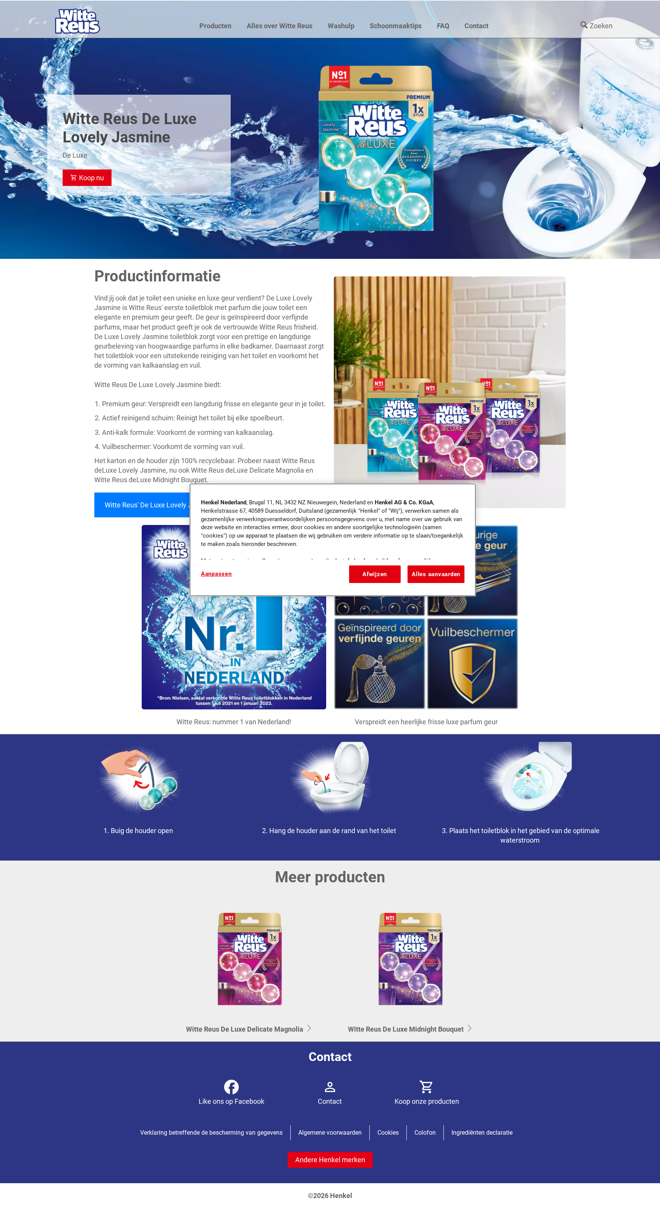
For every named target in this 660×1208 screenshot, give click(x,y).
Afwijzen (374, 574)
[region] (332, 539)
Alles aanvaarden (436, 574)
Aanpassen (216, 573)
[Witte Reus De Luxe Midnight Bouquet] (410, 968)
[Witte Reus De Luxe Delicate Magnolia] (249, 968)
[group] (330, 797)
